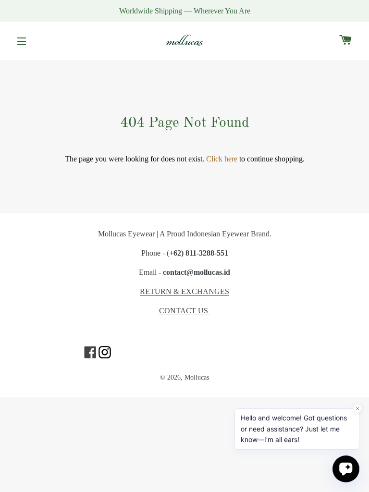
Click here (221, 159)
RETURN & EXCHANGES (184, 291)
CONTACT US (184, 311)
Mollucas (196, 377)
